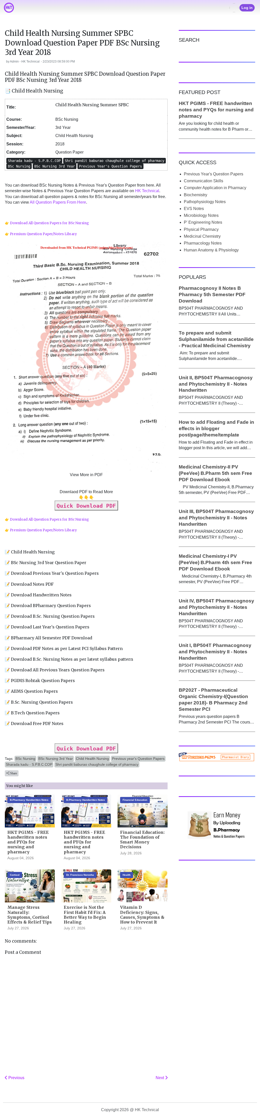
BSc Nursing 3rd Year (55, 759)
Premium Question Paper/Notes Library (43, 234)
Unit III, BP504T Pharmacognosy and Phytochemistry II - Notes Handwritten (216, 518)
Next (160, 1078)
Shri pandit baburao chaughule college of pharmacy (96, 764)
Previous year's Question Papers (138, 759)
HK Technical (147, 191)
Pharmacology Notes (203, 243)
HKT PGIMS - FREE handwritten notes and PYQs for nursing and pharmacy (28, 842)
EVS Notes (194, 208)
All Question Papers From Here (58, 202)
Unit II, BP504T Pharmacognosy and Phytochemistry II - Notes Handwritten (216, 384)
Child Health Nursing (92, 759)
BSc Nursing (25, 759)
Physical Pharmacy (201, 229)
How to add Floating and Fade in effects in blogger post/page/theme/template (216, 428)
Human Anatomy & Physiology (211, 250)
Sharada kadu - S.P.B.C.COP (29, 764)
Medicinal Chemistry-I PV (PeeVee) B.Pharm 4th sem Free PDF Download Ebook (215, 562)
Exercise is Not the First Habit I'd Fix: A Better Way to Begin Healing (85, 915)
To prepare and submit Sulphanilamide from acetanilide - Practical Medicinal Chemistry (216, 339)
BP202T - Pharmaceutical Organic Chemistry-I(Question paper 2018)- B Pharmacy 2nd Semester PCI (213, 699)
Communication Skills (203, 181)
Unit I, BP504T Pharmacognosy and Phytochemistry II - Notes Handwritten (215, 652)
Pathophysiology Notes (205, 202)
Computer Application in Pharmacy (215, 188)
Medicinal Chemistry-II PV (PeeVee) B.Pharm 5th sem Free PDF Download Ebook (215, 473)
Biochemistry (195, 195)
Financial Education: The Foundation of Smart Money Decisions (142, 840)
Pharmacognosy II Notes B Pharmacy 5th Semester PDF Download (212, 294)
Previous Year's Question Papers (213, 174)
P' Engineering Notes (203, 222)
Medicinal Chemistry (202, 236)
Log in (247, 8)
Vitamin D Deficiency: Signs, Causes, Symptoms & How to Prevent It (142, 915)
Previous (15, 1078)
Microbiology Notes (201, 215)
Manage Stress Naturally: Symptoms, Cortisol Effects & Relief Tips (29, 915)
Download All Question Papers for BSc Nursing (49, 223)
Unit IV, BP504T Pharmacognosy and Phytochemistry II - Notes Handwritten (216, 607)
